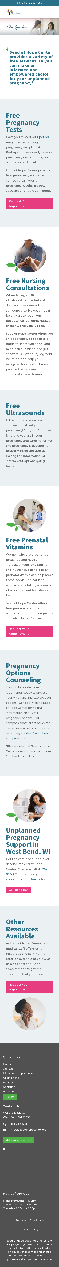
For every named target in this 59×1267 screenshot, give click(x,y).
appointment (16, 879)
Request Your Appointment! (19, 204)
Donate (10, 1097)
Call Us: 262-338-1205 (29, 3)
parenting (19, 738)
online (31, 879)
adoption (41, 733)
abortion (27, 733)
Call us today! (18, 890)
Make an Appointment (19, 1140)
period (44, 137)
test (26, 157)
